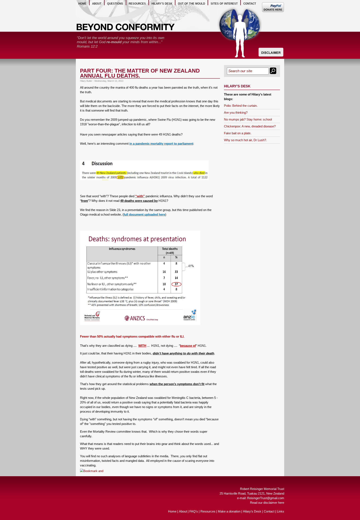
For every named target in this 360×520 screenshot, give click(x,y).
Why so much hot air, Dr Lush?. (245, 140)
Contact (269, 511)
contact (249, 3)
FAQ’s (193, 511)
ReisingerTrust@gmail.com (265, 498)
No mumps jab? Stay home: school (248, 119)
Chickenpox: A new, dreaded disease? (250, 126)
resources (137, 3)
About (183, 511)
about (96, 3)
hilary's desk (161, 3)
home (82, 3)
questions (115, 3)
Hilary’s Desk (252, 511)
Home (172, 511)
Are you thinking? (236, 112)
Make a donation (229, 511)
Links (280, 511)
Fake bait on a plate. (237, 133)
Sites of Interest (224, 3)
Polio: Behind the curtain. (241, 105)
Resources (207, 511)
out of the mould (191, 3)
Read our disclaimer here (267, 502)
